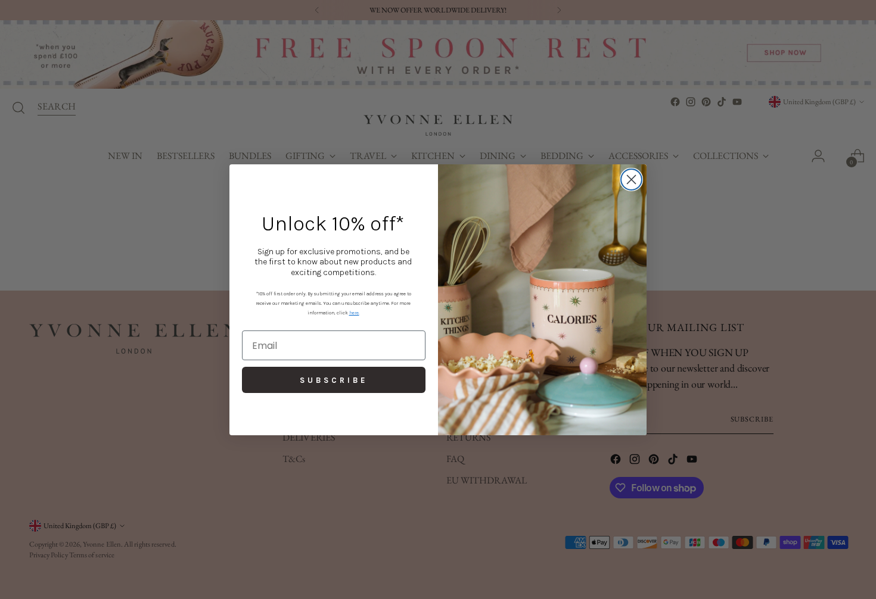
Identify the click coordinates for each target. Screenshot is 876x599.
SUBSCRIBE (334, 380)
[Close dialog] (631, 179)
